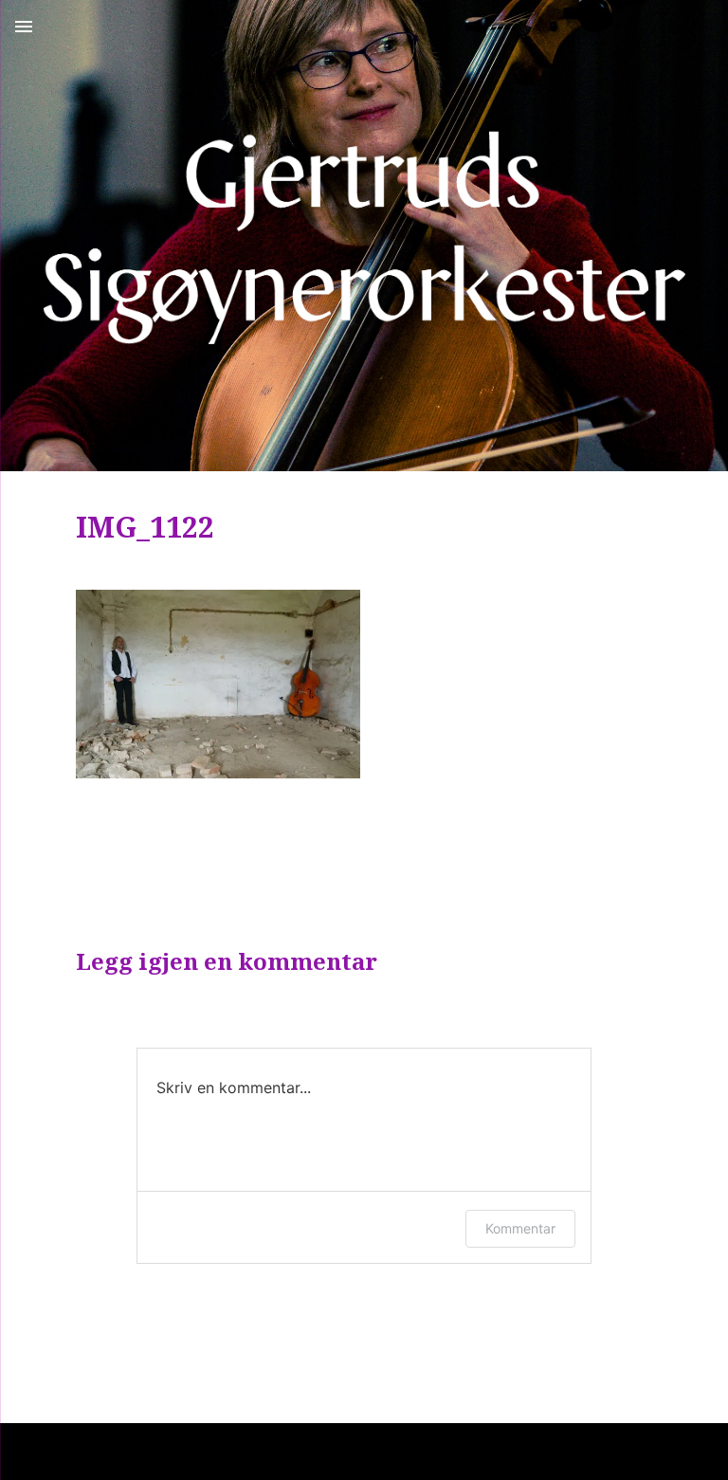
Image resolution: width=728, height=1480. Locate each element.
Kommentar (520, 1228)
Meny (23, 26)
